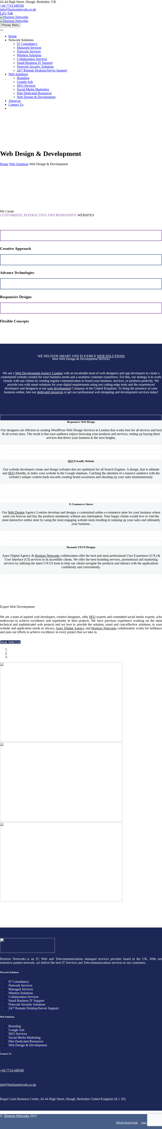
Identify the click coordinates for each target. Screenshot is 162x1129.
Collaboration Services (32, 59)
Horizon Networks (47, 555)
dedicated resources (50, 392)
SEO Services (26, 85)
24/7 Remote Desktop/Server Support (42, 70)
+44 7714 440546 (12, 5)
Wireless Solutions (29, 55)
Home (12, 36)
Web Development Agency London (39, 373)
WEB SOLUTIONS (111, 356)
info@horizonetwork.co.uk (18, 9)
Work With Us (10, 642)
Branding (23, 78)
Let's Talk (6, 13)
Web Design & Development (36, 97)
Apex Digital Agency (70, 628)
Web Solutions (18, 74)
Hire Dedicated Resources (34, 93)
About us (14, 101)
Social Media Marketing (33, 89)
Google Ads (25, 82)
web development (59, 388)
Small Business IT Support (35, 63)
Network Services (29, 51)
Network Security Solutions (35, 66)
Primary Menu (10, 25)
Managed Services (29, 47)
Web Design (16, 512)
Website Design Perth (127, 1122)
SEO (70, 461)
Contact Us (15, 104)
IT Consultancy (27, 44)
